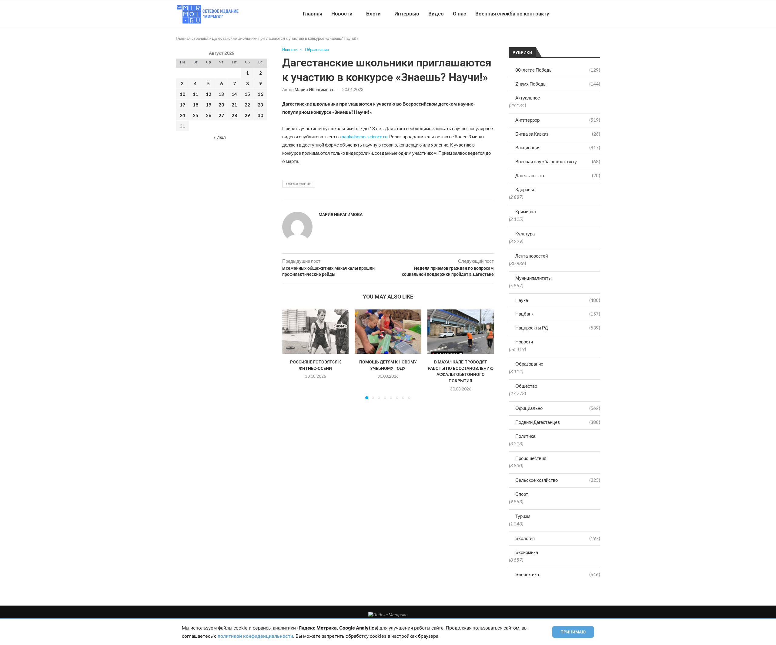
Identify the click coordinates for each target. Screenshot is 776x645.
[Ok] (588, 13)
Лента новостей (531, 255)
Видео (436, 14)
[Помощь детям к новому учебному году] (388, 331)
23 (260, 104)
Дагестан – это (557, 175)
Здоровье (525, 189)
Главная (312, 14)
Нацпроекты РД (557, 327)
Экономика (526, 552)
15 (247, 94)
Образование (529, 363)
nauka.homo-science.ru (364, 136)
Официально (557, 408)
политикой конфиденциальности (255, 636)
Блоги (373, 14)
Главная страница (192, 38)
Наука (557, 300)
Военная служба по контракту (512, 14)
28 (234, 115)
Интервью (406, 14)
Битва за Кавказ (557, 134)
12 (208, 94)
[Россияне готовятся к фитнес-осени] (315, 331)
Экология (557, 538)
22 (247, 104)
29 (247, 115)
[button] (290, 354)
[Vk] (575, 13)
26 (208, 115)
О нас (459, 14)
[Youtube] (568, 13)
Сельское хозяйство (557, 480)
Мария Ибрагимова (314, 89)
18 (195, 104)
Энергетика (557, 574)
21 (234, 104)
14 (234, 94)
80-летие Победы (557, 70)
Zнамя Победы (557, 83)
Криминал (525, 211)
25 (195, 115)
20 (221, 104)
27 (221, 115)
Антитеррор (557, 120)
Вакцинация (557, 147)
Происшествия (530, 458)
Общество (526, 386)
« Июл (219, 137)
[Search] (597, 13)
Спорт (521, 494)
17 (182, 104)
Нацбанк (557, 313)
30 (260, 115)
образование (298, 184)
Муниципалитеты (533, 278)
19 (208, 104)
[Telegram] (581, 13)
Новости (342, 14)
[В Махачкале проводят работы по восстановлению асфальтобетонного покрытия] (460, 331)
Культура (525, 233)
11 (195, 94)
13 (221, 94)
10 (182, 94)
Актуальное (527, 97)
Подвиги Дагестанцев (557, 422)
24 (182, 115)
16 (260, 94)
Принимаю (573, 632)
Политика (525, 436)
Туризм (522, 516)
